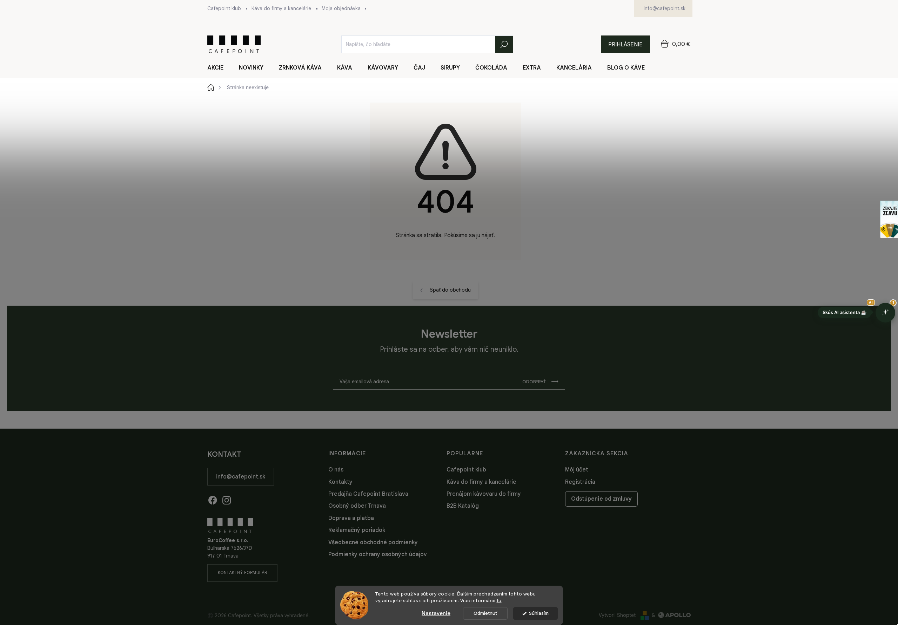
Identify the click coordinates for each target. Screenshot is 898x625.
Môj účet (576, 469)
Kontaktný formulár (242, 572)
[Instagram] (226, 499)
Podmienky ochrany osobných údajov (377, 554)
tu (499, 601)
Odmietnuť (485, 613)
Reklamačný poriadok (356, 530)
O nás (335, 469)
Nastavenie (436, 613)
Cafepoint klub (224, 8)
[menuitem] (219, 67)
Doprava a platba (351, 518)
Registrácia (580, 482)
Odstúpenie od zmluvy (601, 498)
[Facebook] (212, 499)
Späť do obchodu (450, 290)
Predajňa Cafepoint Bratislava (368, 493)
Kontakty (340, 482)
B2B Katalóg (463, 505)
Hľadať (504, 44)
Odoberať (534, 382)
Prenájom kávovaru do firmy (484, 493)
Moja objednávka (341, 8)
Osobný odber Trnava (357, 505)
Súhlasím (539, 613)
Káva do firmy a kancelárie (281, 8)
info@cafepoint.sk (240, 476)
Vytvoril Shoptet (617, 615)
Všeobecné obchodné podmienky (373, 542)
